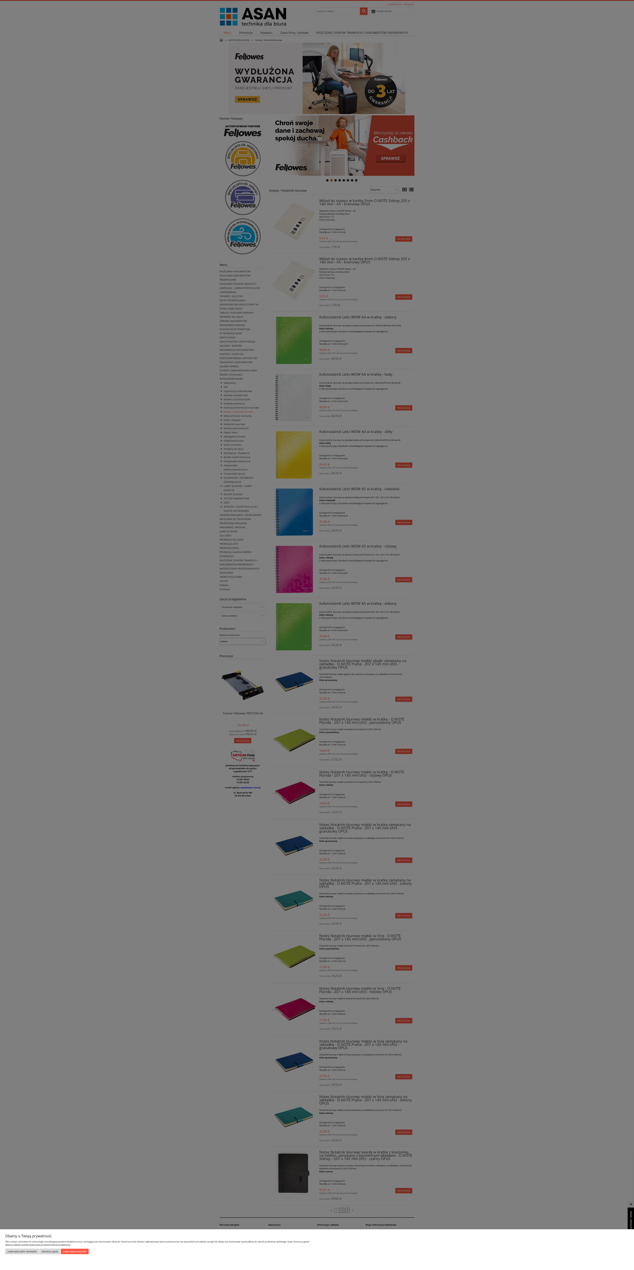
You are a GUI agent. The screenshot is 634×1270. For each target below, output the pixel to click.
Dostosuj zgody (50, 1251)
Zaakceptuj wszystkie (75, 1251)
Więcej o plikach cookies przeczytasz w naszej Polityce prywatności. (38, 1244)
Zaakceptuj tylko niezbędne (22, 1251)
